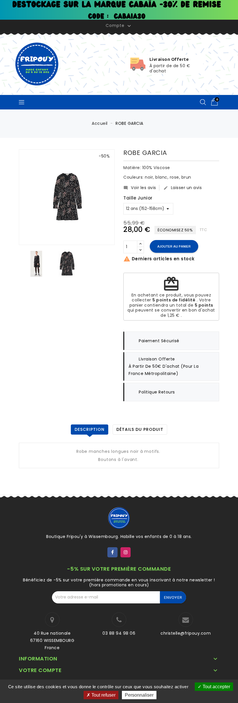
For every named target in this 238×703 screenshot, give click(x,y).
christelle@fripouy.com (186, 633)
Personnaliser (139, 695)
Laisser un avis (182, 188)
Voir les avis (139, 188)
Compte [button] (119, 26)
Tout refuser (103, 695)
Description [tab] (89, 429)
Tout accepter (215, 686)
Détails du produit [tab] (139, 429)
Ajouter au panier (174, 246)
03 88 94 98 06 (118, 633)
